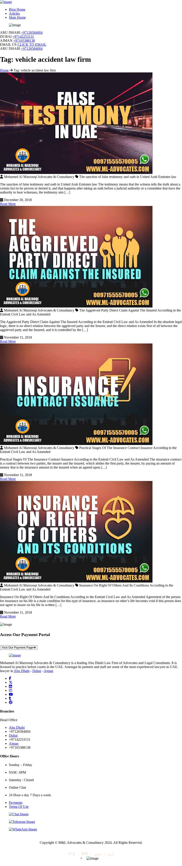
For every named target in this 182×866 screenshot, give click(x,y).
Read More (8, 204)
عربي (98, 854)
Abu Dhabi (22, 671)
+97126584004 (32, 32)
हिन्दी (84, 854)
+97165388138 (24, 40)
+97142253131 (23, 36)
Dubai (36, 671)
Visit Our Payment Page (17, 647)
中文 (71, 854)
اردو (111, 854)
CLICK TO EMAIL (32, 44)
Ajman (48, 671)
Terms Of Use (19, 806)
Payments (15, 802)
